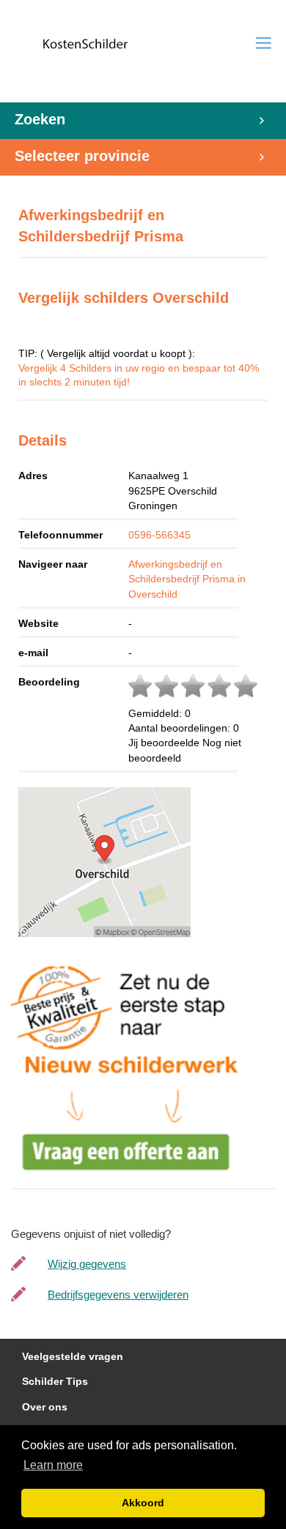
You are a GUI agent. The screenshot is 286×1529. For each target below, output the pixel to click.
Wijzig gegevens (87, 1264)
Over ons (44, 1407)
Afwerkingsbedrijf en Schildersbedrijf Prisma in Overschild (187, 578)
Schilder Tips (55, 1381)
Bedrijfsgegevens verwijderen (118, 1294)
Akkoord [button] (143, 1503)
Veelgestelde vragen (72, 1356)
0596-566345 (159, 535)
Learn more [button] (53, 1465)
